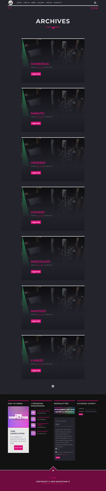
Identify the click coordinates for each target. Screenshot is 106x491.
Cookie (61, 484)
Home (9, 8)
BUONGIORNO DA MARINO (42, 424)
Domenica (40, 64)
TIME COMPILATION (43, 411)
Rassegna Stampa (43, 417)
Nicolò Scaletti (39, 67)
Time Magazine (42, 431)
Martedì (38, 311)
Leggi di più (36, 74)
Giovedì (38, 212)
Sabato (37, 113)
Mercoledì (40, 261)
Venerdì (38, 163)
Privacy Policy (64, 454)
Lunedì (37, 360)
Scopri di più (18, 447)
